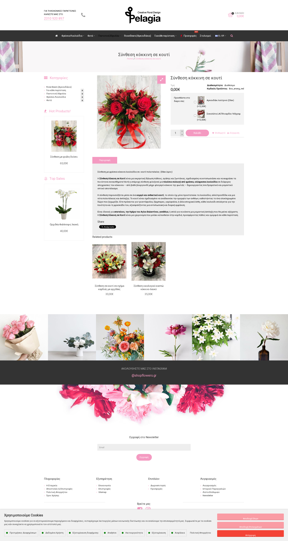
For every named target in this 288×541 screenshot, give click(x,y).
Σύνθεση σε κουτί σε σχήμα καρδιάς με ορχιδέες (109, 288)
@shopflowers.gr (144, 375)
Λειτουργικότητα (134, 533)
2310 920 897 (54, 18)
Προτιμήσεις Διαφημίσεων (23, 533)
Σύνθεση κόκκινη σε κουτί (148, 58)
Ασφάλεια (180, 533)
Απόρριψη (250, 535)
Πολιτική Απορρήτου (200, 533)
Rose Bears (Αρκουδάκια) (59, 87)
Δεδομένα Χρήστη (54, 533)
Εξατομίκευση (159, 533)
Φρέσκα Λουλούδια (56, 97)
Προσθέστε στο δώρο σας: (182, 99)
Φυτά (49, 100)
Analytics (112, 533)
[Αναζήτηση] (231, 35)
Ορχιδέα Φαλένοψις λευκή (64, 224)
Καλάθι (197, 133)
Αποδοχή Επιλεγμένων (250, 527)
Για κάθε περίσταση (56, 90)
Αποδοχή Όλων (250, 518)
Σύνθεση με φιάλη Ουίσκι (64, 156)
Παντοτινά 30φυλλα (56, 93)
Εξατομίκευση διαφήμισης (85, 533)
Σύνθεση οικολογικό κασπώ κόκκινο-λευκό (149, 288)
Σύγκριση (234, 133)
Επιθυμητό (220, 133)
